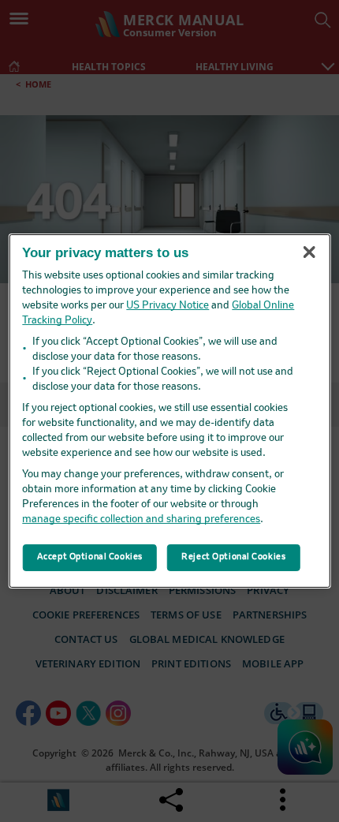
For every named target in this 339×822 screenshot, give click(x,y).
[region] (170, 411)
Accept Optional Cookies (90, 557)
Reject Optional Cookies (233, 557)
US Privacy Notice (167, 306)
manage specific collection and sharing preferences (141, 519)
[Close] (309, 251)
